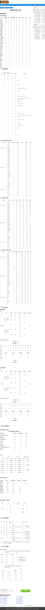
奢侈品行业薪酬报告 (19, 598)
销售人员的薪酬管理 (38, 13)
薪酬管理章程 (4, 605)
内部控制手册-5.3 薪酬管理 (39, 34)
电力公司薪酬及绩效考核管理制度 (40, 33)
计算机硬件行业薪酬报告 (4, 603)
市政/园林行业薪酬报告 (19, 603)
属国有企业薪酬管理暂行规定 (39, 15)
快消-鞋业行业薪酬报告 (19, 596)
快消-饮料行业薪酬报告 (4, 598)
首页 (1, 7)
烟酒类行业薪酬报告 (3, 599)
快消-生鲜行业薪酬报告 (4, 596)
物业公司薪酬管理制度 (38, 38)
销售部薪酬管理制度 (38, 12)
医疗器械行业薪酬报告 (19, 600)
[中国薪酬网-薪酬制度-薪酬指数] (9, 2)
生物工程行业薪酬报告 (3, 600)
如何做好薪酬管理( (37, 19)
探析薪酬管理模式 (37, 37)
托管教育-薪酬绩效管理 (38, 31)
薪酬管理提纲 (30, 605)
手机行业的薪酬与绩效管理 (39, 22)
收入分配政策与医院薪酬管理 (39, 9)
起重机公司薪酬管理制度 (38, 16)
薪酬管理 (4, 7)
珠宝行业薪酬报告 (19, 599)
